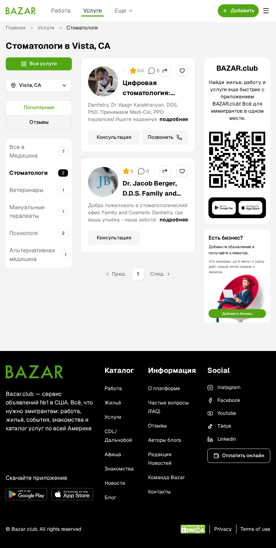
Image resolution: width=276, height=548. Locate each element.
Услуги (92, 10)
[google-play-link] (26, 494)
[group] (39, 115)
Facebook (228, 400)
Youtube (226, 413)
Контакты (159, 491)
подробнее (174, 119)
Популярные (39, 107)
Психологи (23, 233)
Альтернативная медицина (32, 255)
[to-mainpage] (34, 371)
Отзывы (39, 122)
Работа (60, 10)
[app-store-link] (72, 494)
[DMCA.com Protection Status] (192, 529)
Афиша (113, 454)
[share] (165, 70)
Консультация (114, 137)
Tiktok (224, 426)
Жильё (113, 402)
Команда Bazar (166, 477)
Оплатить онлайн (243, 455)
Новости (115, 483)
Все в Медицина (23, 151)
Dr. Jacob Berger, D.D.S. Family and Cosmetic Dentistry (154, 193)
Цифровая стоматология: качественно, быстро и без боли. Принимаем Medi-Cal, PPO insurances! (153, 113)
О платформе (164, 388)
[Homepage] (21, 10)
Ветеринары (26, 190)
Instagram (228, 387)
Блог (110, 497)
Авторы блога (164, 440)
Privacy (223, 529)
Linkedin (226, 439)
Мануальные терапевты (27, 211)
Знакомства (119, 468)
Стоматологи (28, 173)
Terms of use (255, 529)
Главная (16, 27)
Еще (120, 10)
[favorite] (182, 70)
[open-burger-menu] (266, 10)
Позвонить (161, 137)
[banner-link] (237, 276)
